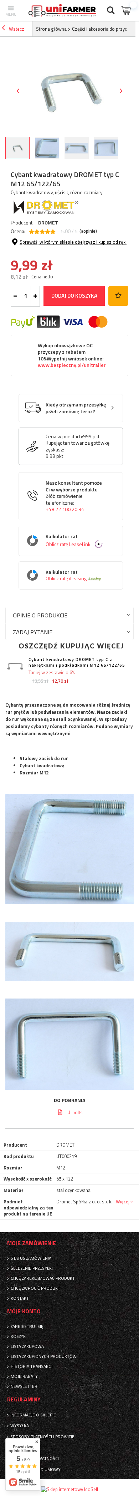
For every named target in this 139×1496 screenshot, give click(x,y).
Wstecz (16, 28)
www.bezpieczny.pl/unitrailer (72, 365)
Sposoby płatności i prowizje (42, 1437)
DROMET (48, 222)
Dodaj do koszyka (74, 296)
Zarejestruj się (27, 1326)
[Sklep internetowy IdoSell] (69, 1489)
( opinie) (88, 231)
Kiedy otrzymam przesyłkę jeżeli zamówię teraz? (76, 408)
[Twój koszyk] (126, 10)
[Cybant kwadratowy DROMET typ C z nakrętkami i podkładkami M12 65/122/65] (15, 666)
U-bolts (75, 1112)
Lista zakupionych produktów (44, 1356)
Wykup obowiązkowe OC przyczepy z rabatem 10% (72, 355)
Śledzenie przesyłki (32, 1268)
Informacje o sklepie (33, 1415)
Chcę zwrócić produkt (35, 1288)
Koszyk (18, 1336)
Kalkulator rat (68, 540)
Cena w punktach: (64, 436)
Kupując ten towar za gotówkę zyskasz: (77, 446)
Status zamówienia (31, 1258)
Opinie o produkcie (40, 615)
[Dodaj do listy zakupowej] (118, 296)
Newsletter (24, 1386)
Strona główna (51, 28)
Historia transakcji (32, 1366)
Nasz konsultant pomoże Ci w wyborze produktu (74, 496)
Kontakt (20, 1298)
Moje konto (24, 1311)
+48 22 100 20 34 (65, 509)
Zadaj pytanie (32, 631)
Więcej (122, 1201)
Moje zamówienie (31, 1243)
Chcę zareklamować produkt (43, 1278)
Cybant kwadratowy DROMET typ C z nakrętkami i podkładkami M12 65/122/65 (77, 662)
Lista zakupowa (27, 1346)
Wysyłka (19, 1426)
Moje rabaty (24, 1376)
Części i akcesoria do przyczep (103, 28)
